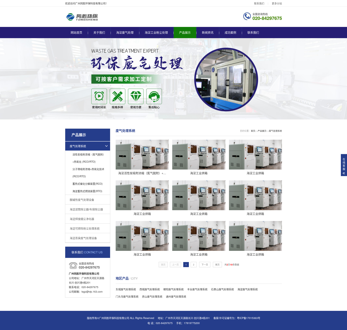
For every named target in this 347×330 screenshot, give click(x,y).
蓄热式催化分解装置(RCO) (87, 183)
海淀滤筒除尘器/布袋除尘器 (86, 209)
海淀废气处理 (125, 32)
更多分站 (277, 3)
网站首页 (76, 32)
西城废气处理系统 (150, 289)
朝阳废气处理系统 (173, 289)
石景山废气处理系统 (222, 289)
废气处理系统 (78, 146)
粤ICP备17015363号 (248, 318)
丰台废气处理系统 (197, 289)
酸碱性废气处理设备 (82, 200)
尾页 (217, 264)
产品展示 (185, 32)
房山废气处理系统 (152, 296)
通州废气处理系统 (176, 296)
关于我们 (99, 32)
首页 (253, 130)
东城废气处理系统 (126, 289)
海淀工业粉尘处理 (156, 32)
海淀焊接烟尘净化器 (82, 219)
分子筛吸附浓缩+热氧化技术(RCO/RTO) (88, 172)
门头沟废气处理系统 (127, 296)
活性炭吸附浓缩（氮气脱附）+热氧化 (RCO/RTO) (88, 158)
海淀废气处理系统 (247, 289)
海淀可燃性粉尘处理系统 (85, 228)
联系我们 (259, 3)
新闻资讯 (207, 32)
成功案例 (230, 32)
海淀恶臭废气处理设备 (83, 238)
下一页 (205, 264)
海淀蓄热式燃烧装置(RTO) (87, 191)
